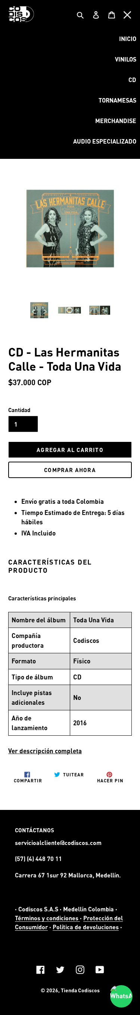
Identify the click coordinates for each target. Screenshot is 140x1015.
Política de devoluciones (86, 926)
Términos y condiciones (47, 917)
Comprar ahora (70, 469)
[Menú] (127, 14)
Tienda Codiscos (80, 990)
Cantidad (19, 409)
